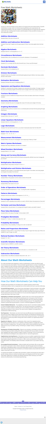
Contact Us (20, 406)
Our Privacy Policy (27, 406)
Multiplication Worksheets (11, 162)
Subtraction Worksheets (10, 253)
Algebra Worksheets (8, 49)
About (15, 406)
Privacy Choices (23, 409)
